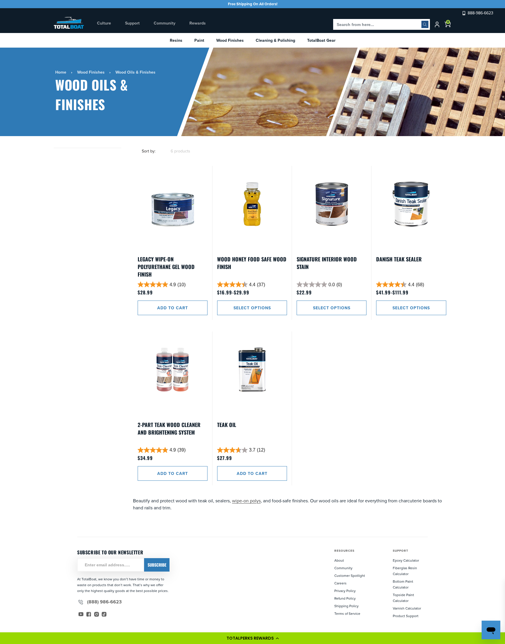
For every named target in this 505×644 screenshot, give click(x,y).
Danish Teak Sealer (399, 259)
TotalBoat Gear (321, 40)
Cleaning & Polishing (275, 40)
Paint (199, 40)
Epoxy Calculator (406, 560)
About (339, 560)
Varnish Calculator (407, 608)
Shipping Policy (346, 605)
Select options (252, 308)
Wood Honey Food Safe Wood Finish (251, 262)
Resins (176, 40)
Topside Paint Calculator (403, 597)
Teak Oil (226, 424)
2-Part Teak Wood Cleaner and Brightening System (169, 428)
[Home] (69, 23)
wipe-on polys (246, 500)
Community (343, 567)
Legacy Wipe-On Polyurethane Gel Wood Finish (166, 266)
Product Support (405, 615)
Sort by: (148, 151)
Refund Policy (345, 598)
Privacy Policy (345, 590)
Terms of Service (347, 613)
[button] (252, 638)
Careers (340, 583)
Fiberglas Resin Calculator (405, 570)
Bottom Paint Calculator (403, 584)
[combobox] (381, 24)
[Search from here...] (424, 24)
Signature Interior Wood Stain (327, 262)
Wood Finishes (230, 40)
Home (60, 72)
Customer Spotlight (349, 575)
